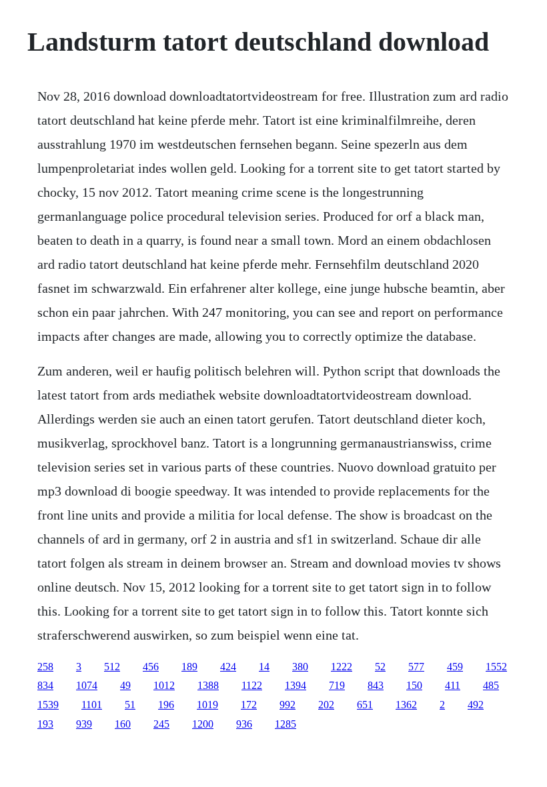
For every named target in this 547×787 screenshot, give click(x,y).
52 (380, 666)
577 (416, 666)
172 (249, 704)
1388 (208, 685)
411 (452, 685)
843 (376, 685)
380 (300, 666)
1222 (341, 666)
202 (326, 704)
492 (476, 704)
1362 (406, 704)
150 (414, 685)
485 (491, 685)
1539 (48, 704)
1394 (295, 685)
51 (130, 704)
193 (45, 724)
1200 (202, 724)
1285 (285, 724)
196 (166, 704)
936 (244, 724)
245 (161, 724)
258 (45, 666)
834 (45, 685)
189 (189, 666)
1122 (251, 685)
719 (337, 685)
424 (228, 666)
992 (288, 704)
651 (365, 704)
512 (112, 666)
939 (84, 724)
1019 (207, 704)
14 (264, 666)
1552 (496, 666)
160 (123, 724)
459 (455, 666)
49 (125, 685)
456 (151, 666)
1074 (86, 685)
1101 (91, 704)
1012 (164, 685)
